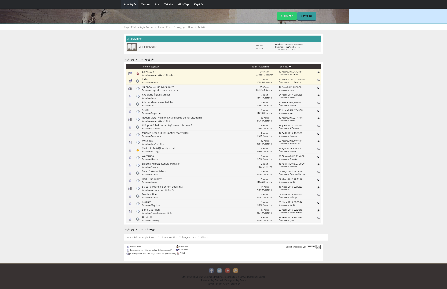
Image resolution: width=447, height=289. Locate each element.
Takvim (168, 4)
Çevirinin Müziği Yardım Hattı (159, 148)
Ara (157, 4)
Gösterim (264, 66)
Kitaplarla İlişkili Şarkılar (156, 94)
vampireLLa (156, 74)
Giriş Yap (183, 4)
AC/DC (145, 110)
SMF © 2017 (200, 277)
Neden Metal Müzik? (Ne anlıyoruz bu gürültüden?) (172, 117)
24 (172, 75)
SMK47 (293, 97)
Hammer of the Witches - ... (287, 47)
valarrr (293, 89)
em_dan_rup (157, 189)
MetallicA (147, 140)
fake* (153, 143)
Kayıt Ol (198, 4)
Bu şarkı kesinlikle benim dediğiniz (162, 186)
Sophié (154, 82)
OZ (152, 105)
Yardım (145, 4)
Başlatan (155, 66)
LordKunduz (295, 82)
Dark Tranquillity (152, 179)
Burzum (146, 202)
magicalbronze (158, 90)
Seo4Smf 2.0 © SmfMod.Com (239, 277)
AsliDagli (155, 151)
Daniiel (219, 280)
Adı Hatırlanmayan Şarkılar (157, 102)
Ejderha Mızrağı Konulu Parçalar (161, 163)
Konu (146, 66)
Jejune (154, 182)
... (139, 59)
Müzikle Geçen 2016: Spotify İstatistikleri (165, 133)
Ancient (154, 166)
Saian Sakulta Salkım (154, 171)
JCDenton (155, 128)
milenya (293, 197)
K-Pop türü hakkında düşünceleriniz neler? (167, 125)
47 (175, 90)
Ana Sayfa (130, 4)
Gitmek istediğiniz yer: (296, 247)
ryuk (292, 220)
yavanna (294, 74)
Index (145, 79)
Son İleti (284, 66)
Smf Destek (259, 277)
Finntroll (147, 217)
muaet (293, 105)
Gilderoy (155, 220)
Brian (243, 280)
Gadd (292, 181)
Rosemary (298, 44)
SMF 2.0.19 (187, 277)
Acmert (154, 174)
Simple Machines (215, 277)
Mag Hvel (155, 205)
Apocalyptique (158, 212)
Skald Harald (296, 212)
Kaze (153, 97)
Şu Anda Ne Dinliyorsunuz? (158, 87)
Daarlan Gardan (297, 174)
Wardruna (148, 156)
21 (141, 59)
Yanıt (254, 66)
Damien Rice (149, 194)
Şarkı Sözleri (149, 71)
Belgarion (155, 113)
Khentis (154, 159)
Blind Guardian (151, 209)
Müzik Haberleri (147, 47)
